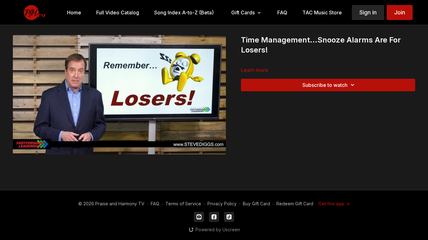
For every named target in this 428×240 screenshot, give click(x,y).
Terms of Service (183, 203)
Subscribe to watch (324, 85)
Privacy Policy (222, 203)
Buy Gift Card (256, 203)
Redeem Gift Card (294, 203)
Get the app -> (334, 203)
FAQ (155, 203)
